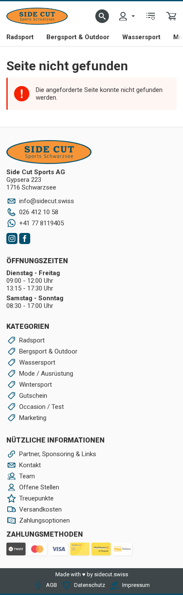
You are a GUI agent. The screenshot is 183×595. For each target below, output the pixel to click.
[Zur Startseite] (37, 16)
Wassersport (141, 37)
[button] (102, 16)
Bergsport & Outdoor (77, 37)
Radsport (20, 37)
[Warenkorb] (171, 16)
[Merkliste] (151, 16)
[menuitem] (126, 16)
